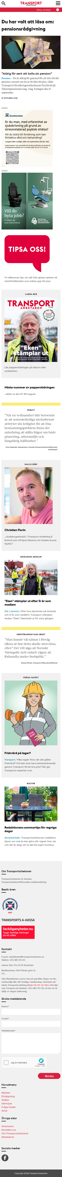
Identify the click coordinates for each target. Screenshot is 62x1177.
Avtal (4, 1110)
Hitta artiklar (44, 10)
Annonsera (8, 1126)
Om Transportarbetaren (15, 1133)
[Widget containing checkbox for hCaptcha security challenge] (24, 1062)
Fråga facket (9, 1107)
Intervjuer (7, 1103)
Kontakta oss (9, 1129)
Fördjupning (8, 1096)
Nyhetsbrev (8, 1136)
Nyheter (6, 1092)
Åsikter (5, 1099)
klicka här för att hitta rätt (40, 985)
